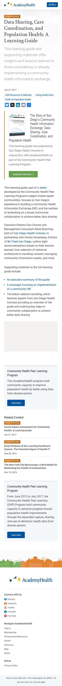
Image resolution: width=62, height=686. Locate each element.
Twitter (10, 607)
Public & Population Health (18, 99)
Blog (6, 649)
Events (7, 640)
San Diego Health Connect (29, 233)
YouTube (11, 616)
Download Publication (22, 174)
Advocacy (9, 645)
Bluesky (11, 599)
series (43, 187)
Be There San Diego (19, 241)
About (7, 653)
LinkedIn (11, 611)
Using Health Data (44, 95)
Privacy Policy (11, 665)
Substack (12, 603)
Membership (10, 632)
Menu (53, 4)
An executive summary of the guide (28, 279)
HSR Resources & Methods (18, 95)
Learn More (16, 403)
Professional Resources (16, 636)
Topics (7, 628)
